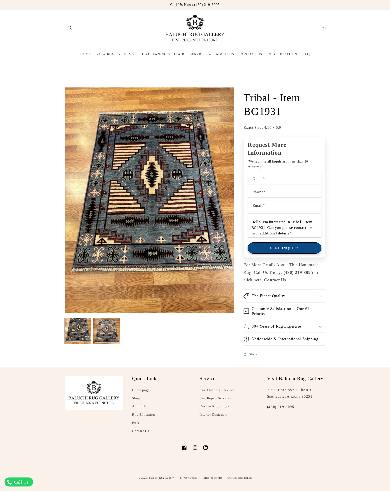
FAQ (135, 422)
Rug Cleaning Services (217, 390)
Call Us (21, 482)
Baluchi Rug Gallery (161, 477)
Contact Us (140, 431)
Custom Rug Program (216, 406)
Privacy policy (188, 477)
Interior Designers (213, 414)
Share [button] (253, 354)
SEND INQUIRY (284, 248)
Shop (136, 398)
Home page (141, 390)
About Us (139, 406)
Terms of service (212, 477)
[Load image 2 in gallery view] (106, 331)
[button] (70, 28)
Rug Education (143, 414)
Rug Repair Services (215, 398)
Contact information (240, 477)
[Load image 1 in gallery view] (78, 331)
